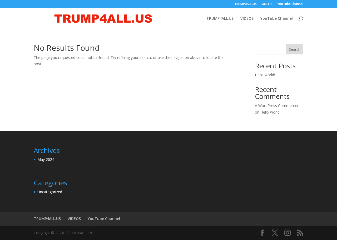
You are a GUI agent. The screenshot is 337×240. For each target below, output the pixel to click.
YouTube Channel (290, 4)
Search (294, 49)
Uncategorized (49, 191)
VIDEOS (266, 4)
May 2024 (45, 159)
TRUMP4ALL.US (245, 4)
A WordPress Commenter (277, 105)
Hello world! (265, 74)
